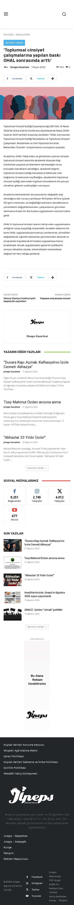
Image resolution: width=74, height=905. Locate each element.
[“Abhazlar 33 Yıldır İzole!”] (13, 580)
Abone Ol (15, 508)
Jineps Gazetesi (19, 67)
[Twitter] (27, 889)
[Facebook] (27, 877)
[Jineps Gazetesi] (6, 67)
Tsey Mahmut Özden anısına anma (32, 402)
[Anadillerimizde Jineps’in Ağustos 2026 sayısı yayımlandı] (13, 597)
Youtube (36, 895)
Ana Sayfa (8, 34)
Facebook (37, 876)
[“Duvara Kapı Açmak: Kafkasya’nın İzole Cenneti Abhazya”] (13, 545)
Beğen (14, 489)
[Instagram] (27, 883)
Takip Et (37, 489)
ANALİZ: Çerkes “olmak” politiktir (43, 609)
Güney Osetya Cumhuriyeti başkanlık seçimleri (20, 300)
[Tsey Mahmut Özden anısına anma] (13, 562)
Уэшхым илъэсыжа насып (55, 298)
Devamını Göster (35, 468)
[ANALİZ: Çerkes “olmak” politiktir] (13, 614)
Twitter (36, 889)
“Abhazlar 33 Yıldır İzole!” (25, 437)
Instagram (37, 883)
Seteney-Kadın (23, 34)
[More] (52, 78)
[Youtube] (27, 896)
